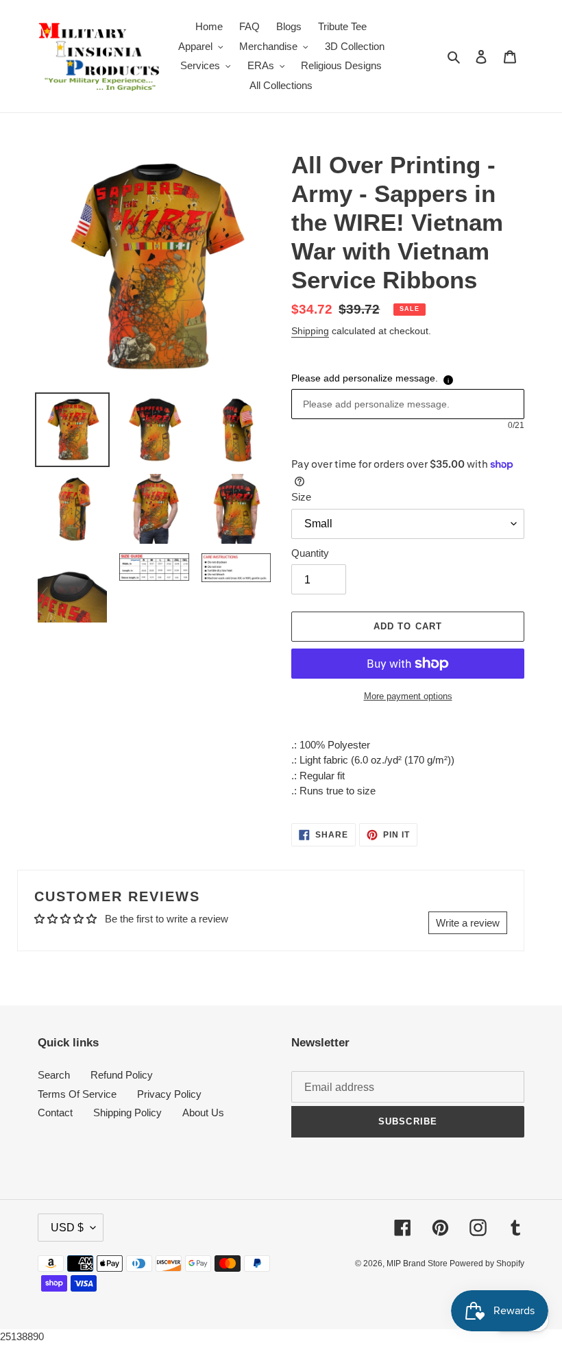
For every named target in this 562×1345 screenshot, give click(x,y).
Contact (55, 1112)
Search (54, 1075)
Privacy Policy (169, 1094)
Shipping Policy (127, 1112)
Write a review (468, 923)
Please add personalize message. (364, 378)
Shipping (310, 330)
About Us (203, 1112)
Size (301, 497)
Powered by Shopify (487, 1263)
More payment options (408, 696)
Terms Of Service (77, 1094)
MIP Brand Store (418, 1263)
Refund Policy (121, 1075)
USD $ (67, 1227)
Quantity (310, 553)
